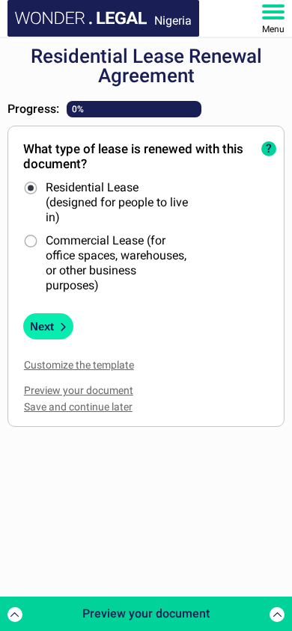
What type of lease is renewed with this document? (133, 156)
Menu (273, 29)
